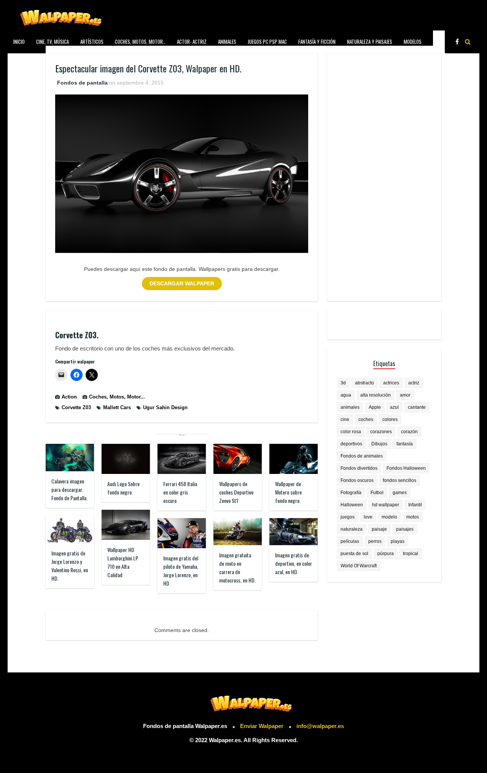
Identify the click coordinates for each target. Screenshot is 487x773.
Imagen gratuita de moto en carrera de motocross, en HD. (237, 567)
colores (390, 419)
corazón (409, 431)
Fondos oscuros (357, 480)
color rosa (351, 431)
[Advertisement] (384, 177)
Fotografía (351, 492)
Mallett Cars (117, 407)
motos (412, 517)
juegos (348, 517)
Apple (375, 407)
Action (69, 397)
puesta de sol (354, 553)
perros (375, 541)
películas (350, 541)
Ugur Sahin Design (165, 407)
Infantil (415, 504)
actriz (413, 383)
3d (343, 383)
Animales (227, 41)
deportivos (351, 444)
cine (345, 419)
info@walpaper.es (320, 726)
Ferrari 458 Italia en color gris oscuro (180, 492)
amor (405, 395)
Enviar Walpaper (261, 726)
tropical (410, 553)
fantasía (404, 444)
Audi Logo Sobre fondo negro (123, 488)
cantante (417, 407)
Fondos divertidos (359, 468)
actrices (391, 383)
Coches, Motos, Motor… (140, 41)
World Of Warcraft (359, 565)
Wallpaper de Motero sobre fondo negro (288, 492)
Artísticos (91, 41)
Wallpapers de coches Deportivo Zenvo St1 (236, 492)
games (400, 492)
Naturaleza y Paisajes (369, 41)
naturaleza (352, 529)
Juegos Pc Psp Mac (267, 41)
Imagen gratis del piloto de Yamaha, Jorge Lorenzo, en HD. (180, 570)
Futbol (377, 492)
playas (397, 541)
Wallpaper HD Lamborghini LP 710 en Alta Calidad (122, 562)
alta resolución (375, 395)
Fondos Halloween (406, 468)
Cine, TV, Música (52, 41)
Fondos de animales (362, 456)
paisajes (405, 529)
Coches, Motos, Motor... (117, 397)
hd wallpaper (385, 504)
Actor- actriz (192, 41)
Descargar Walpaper (182, 283)
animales (350, 407)
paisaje (379, 529)
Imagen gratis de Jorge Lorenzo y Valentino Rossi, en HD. (69, 565)
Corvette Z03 (76, 407)
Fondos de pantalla (82, 83)
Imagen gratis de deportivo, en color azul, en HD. (293, 563)
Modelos (413, 41)
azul (394, 407)
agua (346, 395)
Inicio (19, 41)
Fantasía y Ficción (317, 41)
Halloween (352, 504)
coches (365, 419)
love (368, 517)
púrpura (385, 553)
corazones (381, 431)
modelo (389, 517)
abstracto (364, 383)
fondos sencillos (399, 480)
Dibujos (379, 444)
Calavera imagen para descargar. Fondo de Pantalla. (69, 489)
